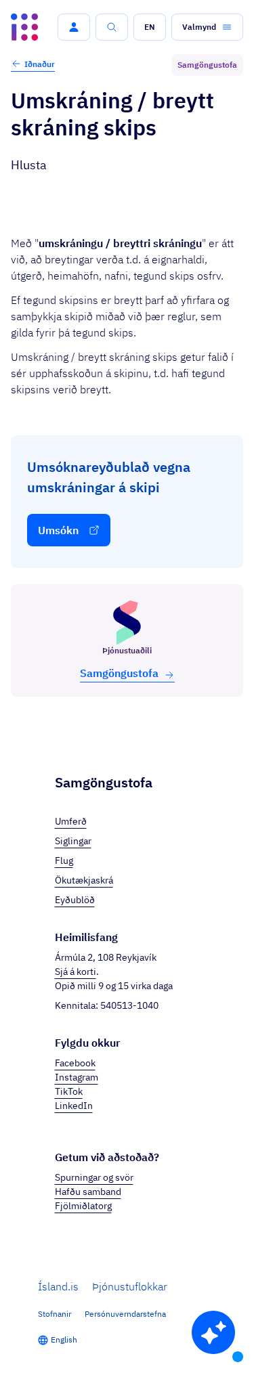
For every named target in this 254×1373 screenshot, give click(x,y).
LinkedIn (74, 1105)
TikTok (69, 1091)
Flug (64, 860)
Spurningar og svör (94, 1177)
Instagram (76, 1077)
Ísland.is (58, 1286)
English (64, 1339)
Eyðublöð (75, 900)
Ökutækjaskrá (84, 880)
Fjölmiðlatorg (83, 1206)
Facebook (75, 1063)
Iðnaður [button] (39, 64)
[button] (74, 27)
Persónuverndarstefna (125, 1314)
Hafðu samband (88, 1191)
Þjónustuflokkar (129, 1286)
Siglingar (73, 841)
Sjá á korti (75, 971)
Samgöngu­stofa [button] (119, 673)
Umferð (71, 821)
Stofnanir (54, 1314)
